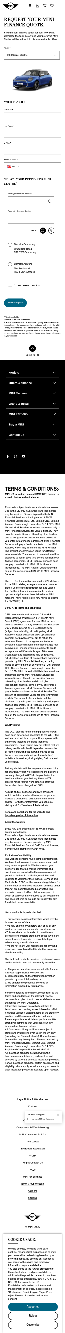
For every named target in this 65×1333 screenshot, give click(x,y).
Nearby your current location (20, 194)
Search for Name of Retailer (19, 211)
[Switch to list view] (43, 231)
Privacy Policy (10, 328)
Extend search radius (27, 285)
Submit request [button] (15, 303)
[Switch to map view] (51, 231)
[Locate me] (49, 201)
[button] (31, 248)
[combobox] (31, 201)
